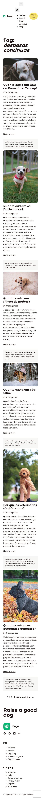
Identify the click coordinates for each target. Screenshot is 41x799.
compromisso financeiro (24, 682)
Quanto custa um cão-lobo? (19, 391)
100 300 (7, 263)
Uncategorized (11, 92)
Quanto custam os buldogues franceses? (19, 627)
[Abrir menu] (21, 4)
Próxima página (24, 697)
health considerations (20, 443)
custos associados (11, 684)
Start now (33, 16)
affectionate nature (11, 679)
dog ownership (23, 265)
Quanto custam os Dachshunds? (16, 207)
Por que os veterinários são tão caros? (20, 506)
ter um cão (29, 146)
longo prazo (23, 144)
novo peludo (17, 688)
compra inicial (15, 263)
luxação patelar (10, 357)
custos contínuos (26, 263)
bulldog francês (10, 682)
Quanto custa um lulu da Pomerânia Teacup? (20, 86)
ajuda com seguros (11, 559)
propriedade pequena (18, 146)
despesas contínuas (21, 142)
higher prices (14, 144)
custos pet (23, 561)
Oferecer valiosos (14, 445)
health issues (18, 354)
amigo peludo (9, 142)
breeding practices (25, 679)
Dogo (9, 16)
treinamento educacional (17, 566)
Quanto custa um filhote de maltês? (16, 299)
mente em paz (20, 357)
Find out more (9, 134)
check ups (16, 561)
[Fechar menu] (17, 10)
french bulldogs (18, 686)
